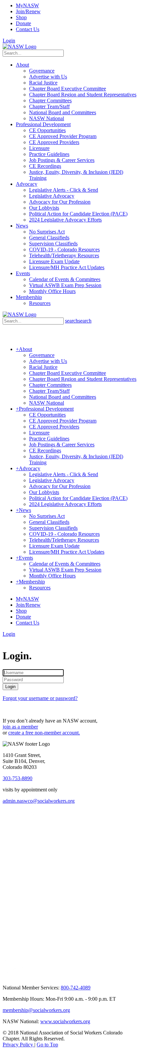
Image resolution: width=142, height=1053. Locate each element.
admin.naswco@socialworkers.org (39, 801)
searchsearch (78, 321)
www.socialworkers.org (65, 1021)
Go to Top (47, 1044)
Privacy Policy (18, 1044)
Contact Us (27, 29)
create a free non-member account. (44, 732)
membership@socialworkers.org (36, 1010)
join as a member (20, 726)
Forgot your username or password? (40, 698)
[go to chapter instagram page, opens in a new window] (64, 954)
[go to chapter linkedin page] (24, 830)
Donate (23, 23)
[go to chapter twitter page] (7, 830)
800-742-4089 (75, 987)
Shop (21, 17)
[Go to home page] (19, 46)
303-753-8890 (17, 778)
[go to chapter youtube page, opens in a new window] (14, 977)
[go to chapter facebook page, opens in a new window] (39, 830)
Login (9, 40)
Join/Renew (28, 11)
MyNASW (27, 5)
